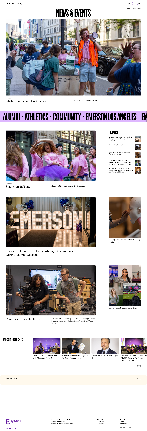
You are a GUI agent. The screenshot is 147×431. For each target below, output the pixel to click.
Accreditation (123, 423)
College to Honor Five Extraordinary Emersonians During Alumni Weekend (121, 139)
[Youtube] (10, 428)
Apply (129, 3)
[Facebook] (13, 428)
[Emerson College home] (28, 421)
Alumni (11, 116)
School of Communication (58, 421)
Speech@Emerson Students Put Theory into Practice (119, 153)
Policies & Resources (102, 420)
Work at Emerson (124, 420)
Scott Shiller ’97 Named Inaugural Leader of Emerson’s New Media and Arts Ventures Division (121, 170)
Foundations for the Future (118, 145)
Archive (129, 8)
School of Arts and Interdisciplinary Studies (62, 423)
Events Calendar (137, 8)
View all (139, 379)
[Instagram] (7, 428)
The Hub (122, 421)
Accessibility (100, 421)
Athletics (36, 116)
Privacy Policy (100, 423)
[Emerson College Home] (12, 3)
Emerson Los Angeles (111, 116)
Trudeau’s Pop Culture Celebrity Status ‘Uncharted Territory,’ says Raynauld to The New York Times (120, 162)
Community (9, 98)
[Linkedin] (15, 428)
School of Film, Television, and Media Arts (62, 420)
